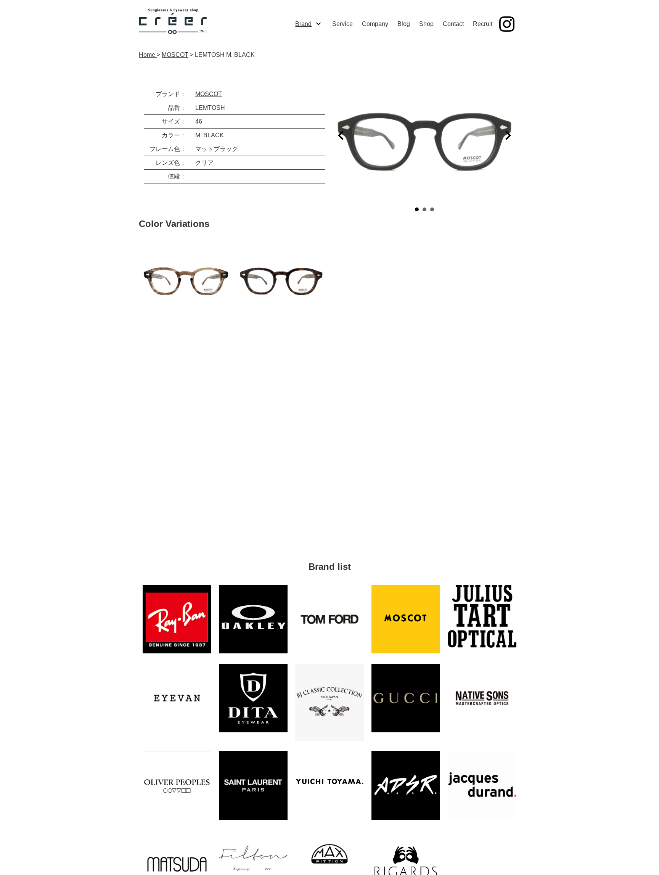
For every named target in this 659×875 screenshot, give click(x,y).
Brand (303, 24)
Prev (341, 135)
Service (342, 24)
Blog (403, 24)
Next (508, 135)
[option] (186, 278)
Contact (453, 24)
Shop (426, 24)
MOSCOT (208, 94)
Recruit (482, 24)
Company (375, 24)
